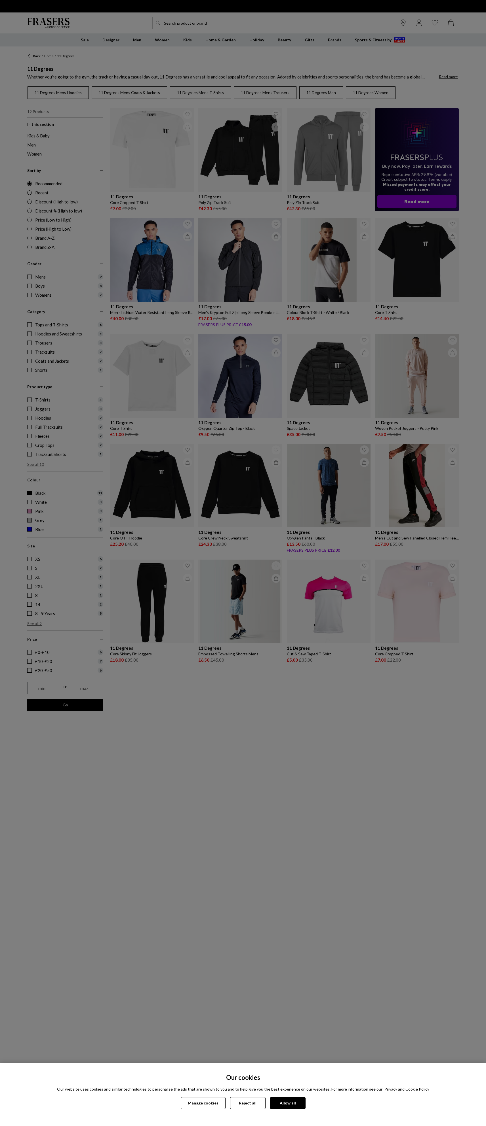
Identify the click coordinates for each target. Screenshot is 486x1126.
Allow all (288, 1102)
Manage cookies (203, 1102)
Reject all (247, 1102)
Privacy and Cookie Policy (406, 1089)
